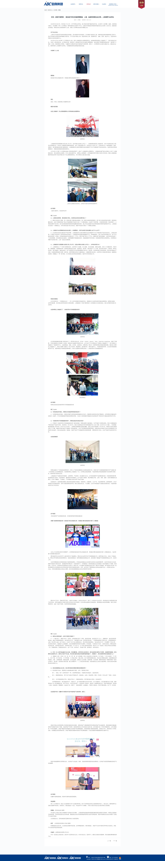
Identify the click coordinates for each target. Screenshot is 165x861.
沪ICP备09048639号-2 (109, 859)
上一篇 (109, 840)
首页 (45, 10)
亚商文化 (81, 4)
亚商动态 (89, 4)
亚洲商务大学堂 (113, 4)
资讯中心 (50, 10)
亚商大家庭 (96, 4)
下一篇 (115, 840)
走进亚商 (73, 4)
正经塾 (55, 10)
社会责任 (104, 4)
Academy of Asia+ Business (113, 5)
